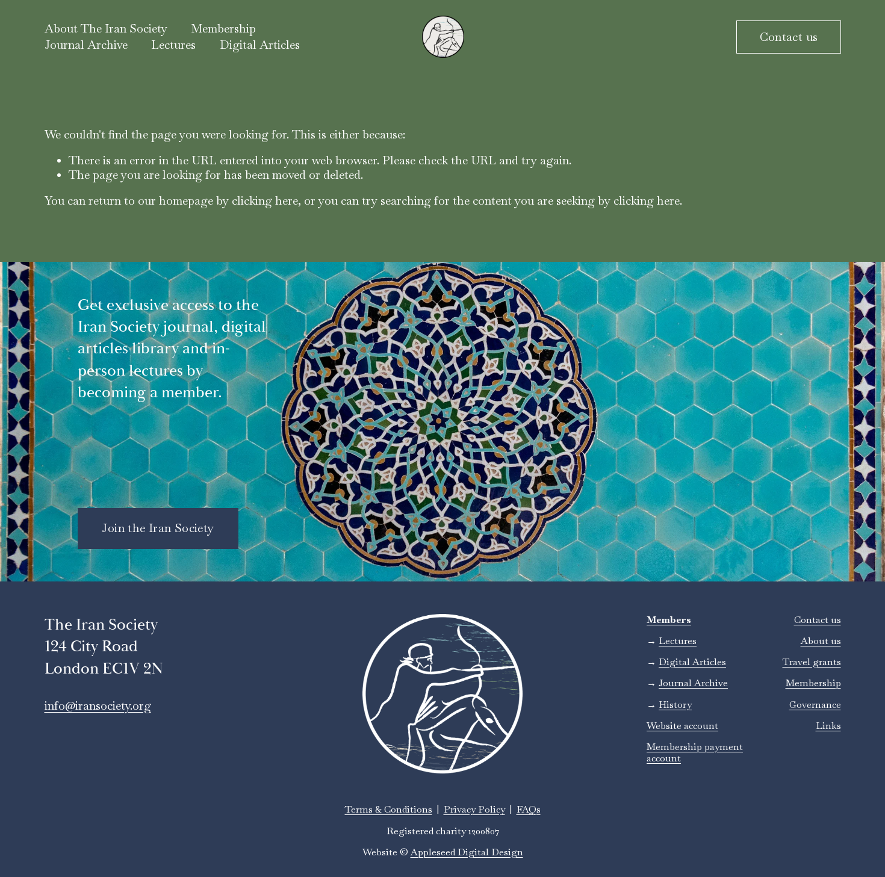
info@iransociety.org (98, 706)
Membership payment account (695, 752)
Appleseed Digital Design (467, 852)
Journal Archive (86, 44)
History (675, 704)
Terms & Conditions (388, 809)
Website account (682, 725)
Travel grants (812, 662)
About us (821, 640)
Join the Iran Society (158, 528)
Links (828, 725)
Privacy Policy (474, 809)
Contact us (789, 37)
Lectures (173, 44)
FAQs (529, 809)
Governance (815, 704)
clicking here (265, 200)
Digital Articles (260, 44)
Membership (813, 683)
